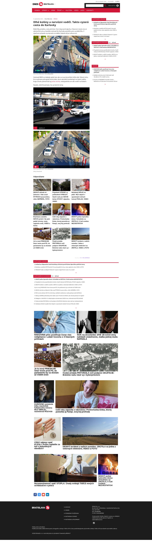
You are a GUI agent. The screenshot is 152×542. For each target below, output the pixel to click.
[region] (55, 4)
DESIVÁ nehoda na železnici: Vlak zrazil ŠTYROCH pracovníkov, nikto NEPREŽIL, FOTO (57, 290)
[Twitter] (39, 495)
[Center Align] (105, 5)
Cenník (67, 510)
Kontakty (90, 10)
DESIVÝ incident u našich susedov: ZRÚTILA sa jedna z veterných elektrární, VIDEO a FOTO (106, 55)
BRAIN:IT (68, 533)
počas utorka (55, 81)
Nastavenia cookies (71, 516)
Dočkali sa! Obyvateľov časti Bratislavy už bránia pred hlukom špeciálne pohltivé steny (105, 24)
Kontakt (67, 507)
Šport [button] (59, 10)
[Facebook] (35, 495)
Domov (37, 10)
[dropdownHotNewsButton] (105, 84)
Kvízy (82, 10)
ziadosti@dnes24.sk (97, 519)
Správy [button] (45, 10)
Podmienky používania (72, 513)
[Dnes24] (49, 4)
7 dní (109, 42)
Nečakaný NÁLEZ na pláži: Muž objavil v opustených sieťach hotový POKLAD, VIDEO (57, 304)
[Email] (43, 495)
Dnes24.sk (50, 74)
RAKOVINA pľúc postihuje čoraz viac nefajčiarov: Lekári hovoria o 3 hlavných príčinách (105, 70)
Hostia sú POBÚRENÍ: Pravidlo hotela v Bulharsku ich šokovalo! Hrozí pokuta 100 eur (105, 80)
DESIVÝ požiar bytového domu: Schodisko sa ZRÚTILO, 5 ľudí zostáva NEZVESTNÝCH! (106, 46)
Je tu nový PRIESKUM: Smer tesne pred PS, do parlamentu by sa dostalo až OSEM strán (58, 287)
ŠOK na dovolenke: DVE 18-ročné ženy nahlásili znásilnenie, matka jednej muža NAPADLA (58, 293)
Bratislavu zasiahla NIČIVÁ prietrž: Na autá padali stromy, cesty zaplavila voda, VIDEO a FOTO (105, 30)
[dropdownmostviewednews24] (105, 59)
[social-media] (93, 523)
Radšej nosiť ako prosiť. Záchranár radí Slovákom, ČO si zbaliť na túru (104, 76)
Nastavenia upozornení (72, 519)
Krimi (53, 10)
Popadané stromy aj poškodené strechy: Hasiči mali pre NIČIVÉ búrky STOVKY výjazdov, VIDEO (106, 50)
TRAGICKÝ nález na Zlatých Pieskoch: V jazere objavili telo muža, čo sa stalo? (105, 35)
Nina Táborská (48, 19)
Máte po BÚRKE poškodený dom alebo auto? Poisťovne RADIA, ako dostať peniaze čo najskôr (59, 295)
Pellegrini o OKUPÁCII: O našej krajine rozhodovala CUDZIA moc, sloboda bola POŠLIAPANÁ (59, 298)
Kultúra (69, 10)
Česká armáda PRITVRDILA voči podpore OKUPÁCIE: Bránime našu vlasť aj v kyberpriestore (59, 301)
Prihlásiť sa (112, 5)
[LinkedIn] (47, 495)
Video (76, 10)
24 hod (114, 42)
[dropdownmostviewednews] (105, 39)
